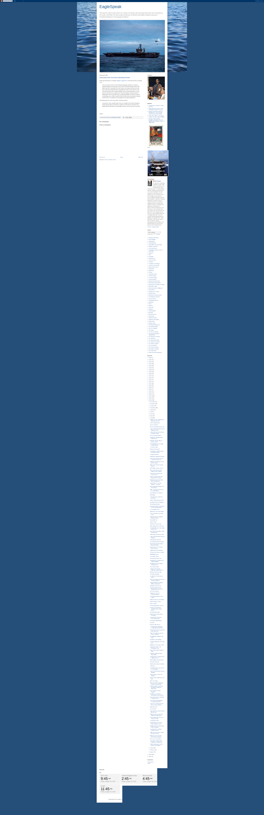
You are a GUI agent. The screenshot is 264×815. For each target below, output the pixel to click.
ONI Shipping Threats (153, 300)
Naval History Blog (153, 286)
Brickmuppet (151, 241)
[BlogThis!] (127, 117)
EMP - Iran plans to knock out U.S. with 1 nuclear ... (156, 490)
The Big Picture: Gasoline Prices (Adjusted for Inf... (157, 657)
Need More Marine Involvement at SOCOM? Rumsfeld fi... (157, 507)
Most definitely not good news (156, 659)
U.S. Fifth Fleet (152, 338)
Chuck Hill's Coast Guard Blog (155, 244)
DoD (150, 254)
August (152, 409)
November (152, 403)
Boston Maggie (152, 239)
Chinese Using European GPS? (157, 500)
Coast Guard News (153, 248)
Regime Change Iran (122, 80)
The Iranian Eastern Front (155, 558)
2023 (150, 363)
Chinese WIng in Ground (155, 601)
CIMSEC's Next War (153, 246)
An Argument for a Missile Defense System (156, 730)
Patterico (151, 305)
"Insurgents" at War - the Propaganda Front (155, 647)
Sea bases (152, 622)
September (153, 407)
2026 (150, 357)
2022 (150, 365)
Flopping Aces (152, 258)
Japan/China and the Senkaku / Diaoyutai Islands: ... (156, 544)
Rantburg (151, 309)
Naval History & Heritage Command (156, 284)
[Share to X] (128, 117)
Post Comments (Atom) (110, 159)
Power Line (151, 307)
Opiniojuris (151, 302)
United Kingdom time (129, 776)
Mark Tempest (157, 181)
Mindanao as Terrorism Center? (157, 644)
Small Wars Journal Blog (154, 319)
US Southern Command (154, 348)
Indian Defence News (153, 267)
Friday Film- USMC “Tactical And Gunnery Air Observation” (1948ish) (156, 116)
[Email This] (126, 117)
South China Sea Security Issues (157, 534)
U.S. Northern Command (154, 341)
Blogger (154, 799)
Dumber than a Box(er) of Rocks (157, 663)
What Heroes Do (153, 706)
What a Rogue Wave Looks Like (157, 526)
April (151, 417)
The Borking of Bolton (155, 504)
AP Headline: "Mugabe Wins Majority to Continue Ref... (156, 741)
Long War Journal (152, 279)
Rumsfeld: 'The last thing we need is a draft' (156, 441)
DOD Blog (151, 256)
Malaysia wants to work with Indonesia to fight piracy (156, 715)
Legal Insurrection (153, 274)
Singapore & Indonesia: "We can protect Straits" (157, 462)
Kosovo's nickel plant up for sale (157, 426)
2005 (150, 400)
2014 (150, 381)
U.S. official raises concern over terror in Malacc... (157, 668)
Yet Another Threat (154, 556)
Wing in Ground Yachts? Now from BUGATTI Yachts (156, 477)
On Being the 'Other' (154, 720)
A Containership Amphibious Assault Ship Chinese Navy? (156, 627)
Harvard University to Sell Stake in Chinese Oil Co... (157, 698)
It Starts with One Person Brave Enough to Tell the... (157, 432)
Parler (150, 303)
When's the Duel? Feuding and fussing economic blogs (156, 683)
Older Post (140, 157)
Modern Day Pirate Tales (154, 281)
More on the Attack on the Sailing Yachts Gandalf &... (156, 470)
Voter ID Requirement (155, 422)
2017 (150, 375)
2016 (150, 377)
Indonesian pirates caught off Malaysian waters (156, 517)
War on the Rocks (152, 350)
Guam (103, 786)
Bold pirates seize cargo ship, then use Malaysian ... (156, 480)
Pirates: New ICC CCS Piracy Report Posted (156, 547)
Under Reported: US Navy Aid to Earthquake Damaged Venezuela (156, 109)
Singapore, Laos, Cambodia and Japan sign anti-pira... (157, 420)
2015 (150, 379)
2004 (150, 754)
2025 (150, 359)
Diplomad (151, 253)
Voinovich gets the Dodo (155, 539)
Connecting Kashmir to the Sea (157, 605)
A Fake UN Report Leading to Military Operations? (156, 583)
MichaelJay (143, 799)
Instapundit (151, 268)
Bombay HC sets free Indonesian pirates (155, 593)
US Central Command (153, 347)
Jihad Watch (151, 270)
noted (111, 100)
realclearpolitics (152, 310)
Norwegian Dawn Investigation (156, 502)
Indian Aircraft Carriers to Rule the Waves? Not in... (157, 733)
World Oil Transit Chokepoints (155, 352)
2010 (150, 389)
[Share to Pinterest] (131, 117)
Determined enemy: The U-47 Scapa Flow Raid (156, 718)
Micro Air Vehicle (154, 680)
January (152, 752)
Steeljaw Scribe (152, 323)
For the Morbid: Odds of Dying (157, 541)
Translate (158, 234)
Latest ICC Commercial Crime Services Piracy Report (156, 704)
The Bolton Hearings (154, 574)
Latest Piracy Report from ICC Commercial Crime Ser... (157, 459)
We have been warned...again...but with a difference (157, 630)
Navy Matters (152, 289)
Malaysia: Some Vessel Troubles (157, 599)
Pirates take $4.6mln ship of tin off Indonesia (157, 487)
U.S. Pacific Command (153, 343)
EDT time (104, 776)
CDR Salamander (152, 243)
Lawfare (150, 272)
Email (148, 147)
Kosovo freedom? (154, 424)
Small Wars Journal (153, 317)
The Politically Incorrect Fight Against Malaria (156, 444)
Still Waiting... (153, 494)
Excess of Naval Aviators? (155, 435)
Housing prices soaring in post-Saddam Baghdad (157, 561)
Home (121, 157)
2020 (150, 369)
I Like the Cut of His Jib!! (154, 265)
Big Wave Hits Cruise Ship (155, 572)
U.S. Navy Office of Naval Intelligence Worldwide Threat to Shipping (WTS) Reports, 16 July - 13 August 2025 (156, 120)
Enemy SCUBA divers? (155, 624)
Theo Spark (151, 330)
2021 (150, 367)
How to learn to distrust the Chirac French (156, 474)
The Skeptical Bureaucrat (154, 324)
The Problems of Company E (156, 492)
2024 (150, 361)
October (152, 405)
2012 (150, 385)
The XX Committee (153, 328)
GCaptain (151, 261)
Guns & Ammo (153, 521)
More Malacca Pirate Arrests (156, 468)
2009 (150, 392)
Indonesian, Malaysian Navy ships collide (156, 654)
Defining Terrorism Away (155, 585)
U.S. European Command (154, 336)
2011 (150, 387)
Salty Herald (151, 316)
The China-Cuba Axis (154, 661)
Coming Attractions (154, 454)
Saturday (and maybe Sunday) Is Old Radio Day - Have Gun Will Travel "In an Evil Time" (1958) (156, 113)
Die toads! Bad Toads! (155, 612)
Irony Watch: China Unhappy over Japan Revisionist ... (156, 701)
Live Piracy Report (153, 277)
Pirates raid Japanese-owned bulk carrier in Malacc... (156, 745)
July (151, 411)
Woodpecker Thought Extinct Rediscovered (156, 438)
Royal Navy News (152, 314)
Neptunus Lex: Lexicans (154, 291)
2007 (150, 396)
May (151, 415)
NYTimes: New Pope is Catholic (157, 552)
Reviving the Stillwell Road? (156, 620)
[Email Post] (123, 117)
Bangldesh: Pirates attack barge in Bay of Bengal (157, 726)
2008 (150, 394)
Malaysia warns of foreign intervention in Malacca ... (156, 736)
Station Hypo (151, 321)
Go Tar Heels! (153, 708)
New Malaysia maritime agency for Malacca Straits (157, 452)
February (152, 749)
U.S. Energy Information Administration (154, 334)
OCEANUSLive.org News (154, 296)
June (151, 413)
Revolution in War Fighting (155, 639)
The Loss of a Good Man (155, 738)
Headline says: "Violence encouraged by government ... (157, 694)
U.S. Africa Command (153, 331)
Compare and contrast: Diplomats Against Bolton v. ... (157, 569)
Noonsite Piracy (152, 293)
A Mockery (152, 665)
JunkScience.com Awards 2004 (157, 511)
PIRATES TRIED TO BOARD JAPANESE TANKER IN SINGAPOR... (156, 687)
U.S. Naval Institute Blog (154, 340)
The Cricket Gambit (154, 566)
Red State (151, 312)
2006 (150, 397)
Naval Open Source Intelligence (156, 288)
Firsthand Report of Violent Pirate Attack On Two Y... (156, 723)
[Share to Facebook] (130, 117)
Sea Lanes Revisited (154, 591)
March (151, 747)
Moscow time (147, 776)
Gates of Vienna (152, 260)
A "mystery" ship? (154, 447)
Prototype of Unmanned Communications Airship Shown (156, 609)
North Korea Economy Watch (155, 295)
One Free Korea (152, 298)
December (152, 401)
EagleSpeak (110, 6)
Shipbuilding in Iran (154, 554)
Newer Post (102, 157)
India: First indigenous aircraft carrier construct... (156, 634)
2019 (150, 371)
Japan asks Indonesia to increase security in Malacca (157, 580)
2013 (150, 383)
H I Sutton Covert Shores (154, 263)
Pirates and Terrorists (155, 449)
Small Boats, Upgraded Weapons (157, 456)
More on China (153, 603)
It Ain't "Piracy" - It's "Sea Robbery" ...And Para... (155, 483)
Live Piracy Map (152, 275)
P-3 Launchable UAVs (155, 509)
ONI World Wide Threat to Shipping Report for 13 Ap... (156, 588)
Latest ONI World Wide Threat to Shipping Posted (157, 429)
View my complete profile (153, 226)
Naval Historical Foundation (155, 282)
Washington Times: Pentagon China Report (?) (156, 564)
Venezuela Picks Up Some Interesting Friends (114, 77)
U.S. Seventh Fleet (153, 345)
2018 (150, 373)
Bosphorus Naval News (154, 237)
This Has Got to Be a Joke (155, 523)
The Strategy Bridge (153, 326)
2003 (150, 756)
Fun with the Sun (153, 519)
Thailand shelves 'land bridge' (156, 550)
